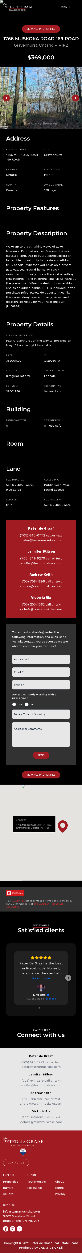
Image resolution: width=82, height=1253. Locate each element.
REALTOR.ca (18, 900)
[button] (14, 978)
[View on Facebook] (41, 987)
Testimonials (36, 1181)
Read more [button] (41, 978)
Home (59, 1188)
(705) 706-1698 (33, 581)
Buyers (8, 1188)
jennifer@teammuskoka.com (41, 563)
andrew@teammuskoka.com (41, 586)
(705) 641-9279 (32, 558)
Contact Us (16, 1162)
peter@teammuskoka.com (41, 540)
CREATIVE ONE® (51, 1247)
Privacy (60, 1194)
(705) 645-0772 (32, 535)
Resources (35, 1188)
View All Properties (41, 28)
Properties (10, 1181)
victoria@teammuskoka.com (41, 609)
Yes (20, 704)
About (59, 1181)
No (33, 704)
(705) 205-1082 (33, 604)
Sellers (8, 1194)
